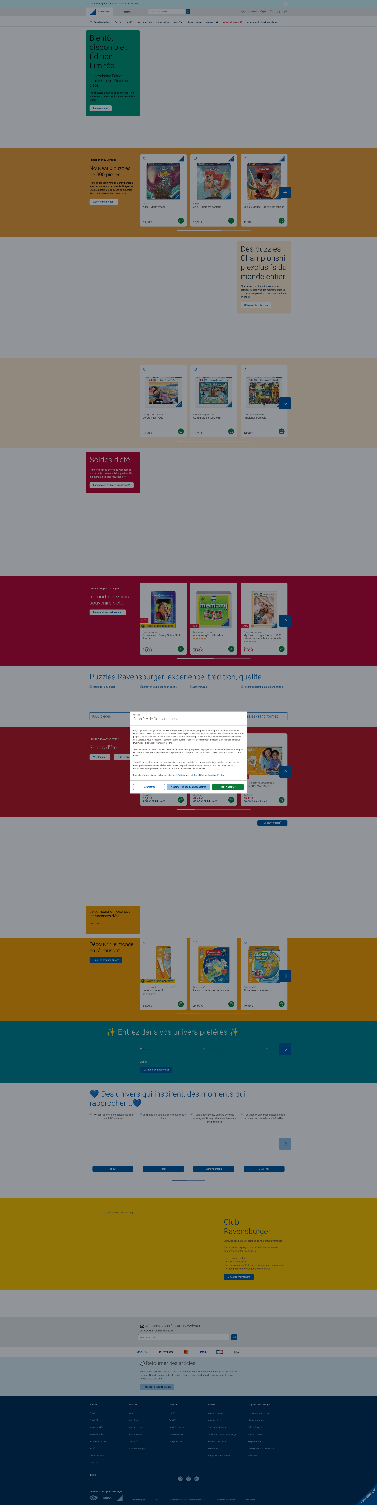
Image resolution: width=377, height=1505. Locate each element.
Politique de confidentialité (190, 775)
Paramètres (149, 787)
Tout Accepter (228, 787)
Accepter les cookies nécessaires (188, 787)
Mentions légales (216, 775)
